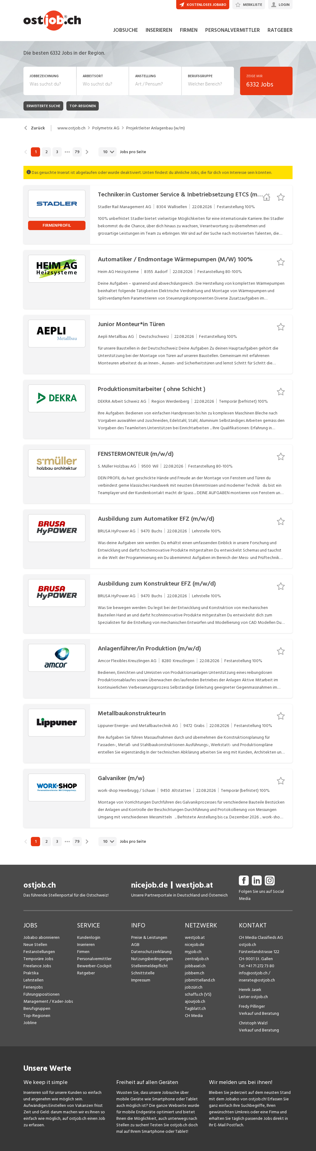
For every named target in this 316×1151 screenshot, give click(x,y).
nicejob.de (149, 885)
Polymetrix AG (105, 128)
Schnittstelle (143, 973)
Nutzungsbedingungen (152, 958)
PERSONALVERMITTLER (232, 30)
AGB (135, 944)
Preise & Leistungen (149, 937)
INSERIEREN (159, 30)
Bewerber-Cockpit (94, 965)
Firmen (83, 951)
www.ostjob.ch (71, 128)
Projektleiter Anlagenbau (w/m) (155, 128)
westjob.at (194, 885)
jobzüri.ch (193, 987)
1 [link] (35, 152)
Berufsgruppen (36, 1008)
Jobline (30, 1022)
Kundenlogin (88, 937)
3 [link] (57, 152)
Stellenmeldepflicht (149, 965)
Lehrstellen (33, 980)
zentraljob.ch (197, 958)
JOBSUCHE (125, 30)
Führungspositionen (41, 994)
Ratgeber (86, 973)
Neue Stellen (35, 944)
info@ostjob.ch (253, 973)
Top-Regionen (36, 1015)
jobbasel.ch (195, 965)
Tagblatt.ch (195, 1008)
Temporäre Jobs (38, 958)
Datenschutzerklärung (151, 951)
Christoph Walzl (253, 1023)
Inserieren (86, 944)
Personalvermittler (94, 958)
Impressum (140, 980)
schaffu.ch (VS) (198, 994)
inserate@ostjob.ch (257, 980)
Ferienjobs (33, 987)
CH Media (194, 1015)
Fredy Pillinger (252, 1006)
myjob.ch (193, 951)
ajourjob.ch (195, 1001)
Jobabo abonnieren (41, 937)
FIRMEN (189, 30)
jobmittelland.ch (200, 980)
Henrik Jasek (250, 989)
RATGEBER (280, 30)
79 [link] (77, 152)
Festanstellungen (39, 951)
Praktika (31, 973)
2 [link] (46, 152)
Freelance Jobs (37, 965)
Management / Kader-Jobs (48, 1001)
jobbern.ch (194, 973)
